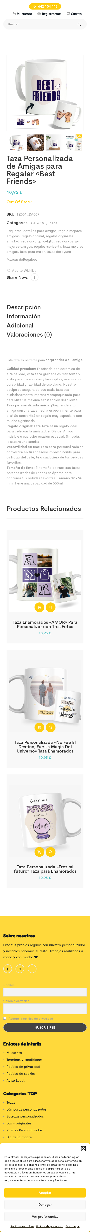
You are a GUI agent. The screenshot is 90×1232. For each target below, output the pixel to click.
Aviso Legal (73, 1226)
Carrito (76, 14)
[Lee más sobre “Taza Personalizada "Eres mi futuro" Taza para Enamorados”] (39, 852)
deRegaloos (28, 259)
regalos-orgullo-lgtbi (37, 241)
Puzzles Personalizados (24, 1130)
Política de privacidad (49, 1226)
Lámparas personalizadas (27, 1109)
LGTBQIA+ (37, 223)
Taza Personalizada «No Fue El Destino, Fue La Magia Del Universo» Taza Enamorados (45, 747)
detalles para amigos (39, 231)
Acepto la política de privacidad (30, 1019)
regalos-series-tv (47, 246)
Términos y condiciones (24, 1060)
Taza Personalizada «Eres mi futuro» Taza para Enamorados (45, 869)
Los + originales (19, 1123)
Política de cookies (22, 1226)
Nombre (9, 985)
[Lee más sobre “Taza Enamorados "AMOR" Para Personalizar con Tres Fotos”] (39, 607)
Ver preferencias (45, 1216)
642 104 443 (47, 6)
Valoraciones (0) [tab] (29, 334)
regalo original (33, 236)
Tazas (52, 223)
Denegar (45, 1205)
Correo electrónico (16, 1001)
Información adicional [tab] (24, 320)
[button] (83, 1148)
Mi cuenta (24, 14)
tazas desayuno (59, 251)
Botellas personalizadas (25, 1116)
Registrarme (51, 14)
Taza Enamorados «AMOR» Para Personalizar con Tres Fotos (45, 624)
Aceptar (45, 1193)
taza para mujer (32, 251)
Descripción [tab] (24, 307)
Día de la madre (19, 1137)
